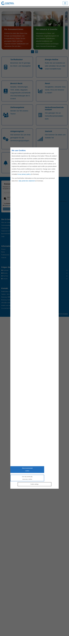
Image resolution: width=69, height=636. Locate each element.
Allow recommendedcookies (27, 469)
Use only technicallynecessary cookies (27, 478)
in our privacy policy (24, 174)
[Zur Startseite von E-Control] (7, 3)
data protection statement (27, 181)
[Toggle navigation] (65, 3)
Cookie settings (34, 484)
